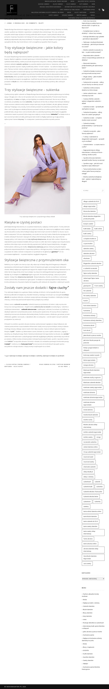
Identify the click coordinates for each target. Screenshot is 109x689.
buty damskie (84, 4)
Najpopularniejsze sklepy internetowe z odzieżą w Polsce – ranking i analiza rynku (92, 152)
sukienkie (99, 487)
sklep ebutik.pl (88, 472)
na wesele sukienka (89, 442)
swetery (86, 506)
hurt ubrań (86, 330)
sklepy (41, 23)
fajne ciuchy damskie (90, 273)
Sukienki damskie (43, 4)
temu (17, 99)
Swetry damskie (82, 15)
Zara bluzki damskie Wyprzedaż (90, 557)
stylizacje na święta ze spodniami (53, 356)
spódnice (25, 64)
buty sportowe (26, 344)
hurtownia (86, 310)
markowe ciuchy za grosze (92, 377)
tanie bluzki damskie (90, 516)
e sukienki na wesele (90, 268)
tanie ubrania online (90, 544)
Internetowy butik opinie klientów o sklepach (80, 7)
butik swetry (87, 234)
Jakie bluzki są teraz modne (92, 335)
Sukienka (54, 114)
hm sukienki (87, 291)
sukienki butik (87, 487)
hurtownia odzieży (89, 315)
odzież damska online (90, 447)
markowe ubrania (89, 392)
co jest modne (88, 243)
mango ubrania (88, 365)
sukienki (19, 64)
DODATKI (92, 12)
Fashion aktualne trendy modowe (56, 1)
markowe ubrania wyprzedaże (89, 403)
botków (10, 341)
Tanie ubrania (88, 539)
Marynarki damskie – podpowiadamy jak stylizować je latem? (92, 65)
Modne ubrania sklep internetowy (90, 426)
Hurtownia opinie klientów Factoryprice (81, 18)
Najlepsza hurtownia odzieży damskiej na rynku (47, 12)
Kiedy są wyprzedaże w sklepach (91, 349)
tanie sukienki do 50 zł (90, 521)
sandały (66, 334)
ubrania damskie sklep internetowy (90, 550)
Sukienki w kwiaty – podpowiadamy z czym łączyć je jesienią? (92, 125)
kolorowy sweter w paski (91, 355)
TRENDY (92, 15)
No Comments (31, 23)
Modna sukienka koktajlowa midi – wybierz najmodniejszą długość (92, 179)
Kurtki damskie (54, 15)
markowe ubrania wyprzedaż (92, 397)
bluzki (14, 82)
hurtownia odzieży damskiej (92, 320)
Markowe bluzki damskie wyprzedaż (91, 371)
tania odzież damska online (92, 511)
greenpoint (87, 286)
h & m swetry (99, 286)
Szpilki (12, 331)
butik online (98, 229)
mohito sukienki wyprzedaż (92, 432)
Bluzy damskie (71, 4)
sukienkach (87, 482)
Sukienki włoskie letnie (90, 496)
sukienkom (87, 501)
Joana (9, 23)
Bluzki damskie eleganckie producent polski (91, 217)
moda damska (88, 410)
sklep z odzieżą (88, 477)
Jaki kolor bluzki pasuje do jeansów (91, 341)
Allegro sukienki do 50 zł (91, 201)
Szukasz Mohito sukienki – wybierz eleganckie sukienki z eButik (91, 101)
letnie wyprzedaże (89, 360)
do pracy (21, 119)
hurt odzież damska (89, 305)
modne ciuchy (87, 420)
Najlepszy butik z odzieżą (86, 1)
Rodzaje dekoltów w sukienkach (50, 7)
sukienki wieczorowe (28, 309)
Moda (72, 1)
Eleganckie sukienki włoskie (92, 263)
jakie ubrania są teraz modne (70, 9)
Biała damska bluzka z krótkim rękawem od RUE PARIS (54, 365)
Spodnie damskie (67, 15)
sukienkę (97, 501)
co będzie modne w (89, 239)
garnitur (55, 252)
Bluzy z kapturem (80, 12)
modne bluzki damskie (90, 415)
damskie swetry (88, 248)
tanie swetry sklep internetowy (89, 532)
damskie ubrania (88, 253)
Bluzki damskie (58, 4)
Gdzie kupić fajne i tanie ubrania (91, 279)
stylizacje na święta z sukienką (32, 356)
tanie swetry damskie (90, 526)
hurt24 (85, 301)
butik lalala (86, 229)
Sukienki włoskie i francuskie (92, 492)
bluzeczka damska (89, 211)
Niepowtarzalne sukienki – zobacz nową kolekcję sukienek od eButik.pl (93, 58)
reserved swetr (88, 457)
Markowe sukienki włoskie (91, 382)
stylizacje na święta (16, 356)
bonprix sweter (88, 224)
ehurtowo (86, 258)
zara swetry (87, 563)
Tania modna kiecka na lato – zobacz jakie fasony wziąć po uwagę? (92, 171)
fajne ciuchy (58, 287)
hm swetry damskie (89, 296)
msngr (99, 437)
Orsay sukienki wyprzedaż (92, 452)
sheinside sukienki (89, 467)
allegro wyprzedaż (89, 206)
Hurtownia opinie (89, 9)
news (93, 4)
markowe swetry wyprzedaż (92, 387)
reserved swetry (88, 462)
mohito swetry (88, 437)
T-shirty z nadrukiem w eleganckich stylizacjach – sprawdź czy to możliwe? (93, 139)
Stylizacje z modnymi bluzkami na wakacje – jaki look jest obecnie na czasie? (93, 44)
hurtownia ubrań (88, 325)
